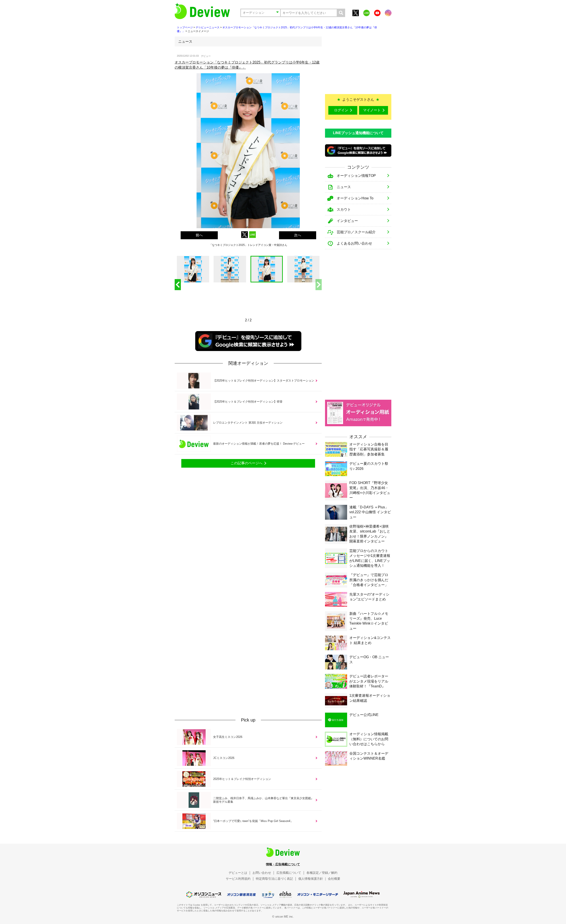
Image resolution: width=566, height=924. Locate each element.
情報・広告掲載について (283, 864)
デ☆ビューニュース (208, 27)
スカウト (344, 209)
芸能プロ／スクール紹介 (356, 232)
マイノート (372, 110)
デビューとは (238, 872)
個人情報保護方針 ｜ (312, 878)
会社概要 (334, 878)
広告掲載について (288, 872)
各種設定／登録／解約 (321, 872)
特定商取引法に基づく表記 (274, 878)
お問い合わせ (261, 872)
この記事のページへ (246, 463)
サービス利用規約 (238, 878)
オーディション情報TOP (356, 175)
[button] (319, 284)
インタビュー (347, 221)
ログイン (341, 110)
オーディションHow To (355, 198)
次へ (297, 235)
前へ (199, 235)
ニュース (344, 187)
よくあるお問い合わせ (354, 243)
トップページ (185, 27)
